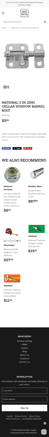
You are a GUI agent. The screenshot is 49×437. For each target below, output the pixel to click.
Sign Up (24, 408)
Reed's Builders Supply (26, 430)
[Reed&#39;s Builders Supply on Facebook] (45, 423)
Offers (24, 344)
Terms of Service (13, 419)
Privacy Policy (21, 416)
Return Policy (34, 416)
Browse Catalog (24, 341)
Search (10, 416)
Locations (24, 358)
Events (24, 348)
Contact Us (24, 362)
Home (4, 28)
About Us (24, 355)
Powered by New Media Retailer (23, 433)
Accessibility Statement (32, 419)
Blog (24, 351)
